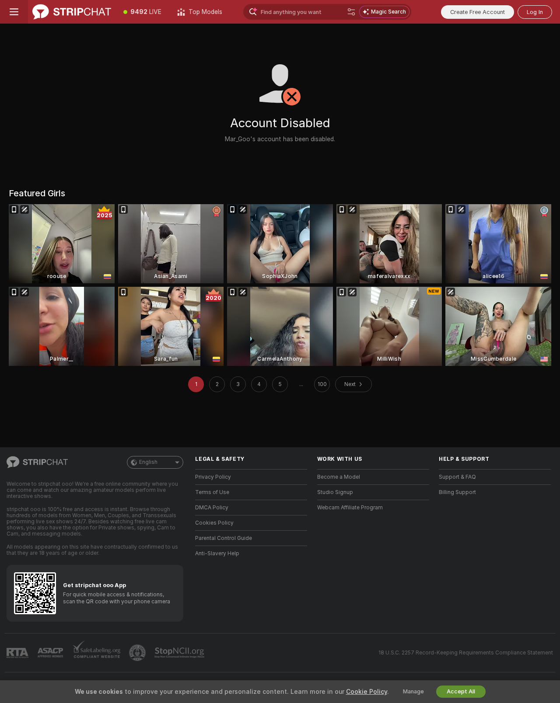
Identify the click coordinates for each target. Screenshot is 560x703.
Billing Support (457, 492)
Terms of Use (212, 492)
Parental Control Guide (223, 538)
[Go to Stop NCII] (180, 652)
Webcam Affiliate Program (350, 508)
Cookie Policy (366, 691)
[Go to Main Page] (72, 12)
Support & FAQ (457, 477)
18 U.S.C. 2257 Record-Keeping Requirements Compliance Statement (465, 653)
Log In (535, 12)
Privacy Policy (213, 477)
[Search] (351, 12)
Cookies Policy (214, 523)
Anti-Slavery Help (217, 553)
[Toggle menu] (14, 12)
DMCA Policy (211, 508)
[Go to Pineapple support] (138, 652)
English (148, 462)
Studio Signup (335, 492)
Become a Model (338, 477)
